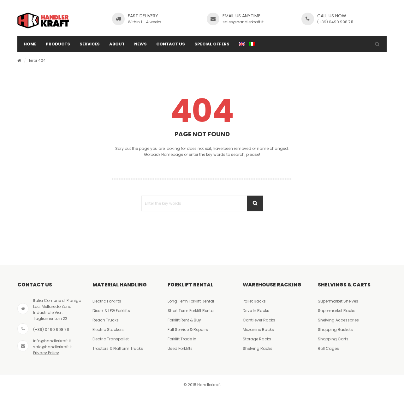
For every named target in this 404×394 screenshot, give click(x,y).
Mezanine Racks (258, 329)
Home (30, 44)
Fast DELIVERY (143, 16)
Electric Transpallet (110, 339)
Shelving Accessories (338, 320)
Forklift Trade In (182, 339)
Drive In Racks (256, 310)
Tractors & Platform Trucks (117, 348)
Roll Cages (328, 348)
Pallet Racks (254, 301)
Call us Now (331, 16)
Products (58, 44)
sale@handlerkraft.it (52, 347)
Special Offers (211, 44)
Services (90, 44)
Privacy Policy (46, 353)
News (140, 44)
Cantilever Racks (259, 320)
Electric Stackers (108, 329)
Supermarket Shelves (338, 301)
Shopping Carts (333, 339)
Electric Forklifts (106, 301)
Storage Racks (257, 339)
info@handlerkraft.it (52, 341)
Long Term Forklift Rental (191, 301)
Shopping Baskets (335, 329)
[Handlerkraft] (43, 20)
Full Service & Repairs (188, 329)
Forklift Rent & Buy (184, 320)
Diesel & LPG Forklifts (111, 310)
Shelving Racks (257, 348)
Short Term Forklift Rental (191, 310)
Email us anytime (241, 16)
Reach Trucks (105, 320)
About (117, 44)
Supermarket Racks (336, 310)
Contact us (170, 44)
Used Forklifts (180, 348)
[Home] (19, 60)
